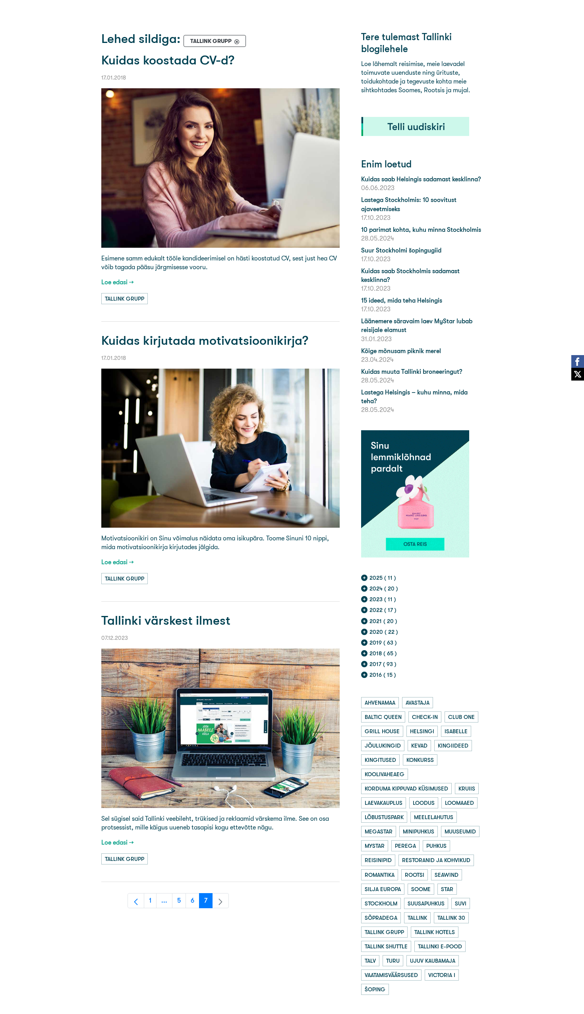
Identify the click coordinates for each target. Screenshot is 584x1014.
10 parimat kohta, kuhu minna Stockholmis (421, 229)
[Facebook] (577, 361)
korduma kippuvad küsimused (406, 788)
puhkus (436, 846)
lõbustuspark (384, 817)
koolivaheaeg (384, 774)
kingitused (380, 760)
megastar (379, 831)
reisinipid (378, 860)
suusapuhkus (426, 903)
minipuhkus (418, 831)
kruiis (466, 788)
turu (393, 961)
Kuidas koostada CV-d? (167, 60)
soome (421, 889)
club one (461, 717)
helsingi (422, 731)
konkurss (420, 760)
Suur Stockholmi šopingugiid (401, 250)
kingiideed (453, 745)
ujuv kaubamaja (432, 961)
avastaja (417, 702)
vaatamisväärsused (391, 975)
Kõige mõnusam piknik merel (401, 351)
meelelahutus (433, 817)
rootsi (414, 875)
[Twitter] (577, 374)
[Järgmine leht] (220, 900)
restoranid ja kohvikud (436, 860)
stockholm (381, 903)
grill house (382, 731)
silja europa (383, 889)
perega (405, 846)
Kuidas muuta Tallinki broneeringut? (411, 371)
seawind (446, 875)
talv (370, 961)
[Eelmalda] (236, 41)
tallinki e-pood (440, 946)
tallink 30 (451, 918)
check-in (425, 717)
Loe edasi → (117, 282)
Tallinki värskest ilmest (165, 620)
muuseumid (460, 831)
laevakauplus (383, 803)
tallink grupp (124, 298)
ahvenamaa (380, 702)
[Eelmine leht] (136, 900)
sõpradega (381, 918)
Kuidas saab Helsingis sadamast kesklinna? (421, 179)
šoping (375, 989)
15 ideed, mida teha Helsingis (401, 300)
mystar (375, 846)
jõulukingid (383, 745)
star (447, 889)
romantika (379, 875)
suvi (460, 903)
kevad (419, 745)
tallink (417, 918)
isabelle (456, 731)
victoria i (441, 975)
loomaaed (459, 803)
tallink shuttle (386, 946)
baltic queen (383, 717)
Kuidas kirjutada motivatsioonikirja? (204, 340)
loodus (424, 803)
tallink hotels (434, 932)
